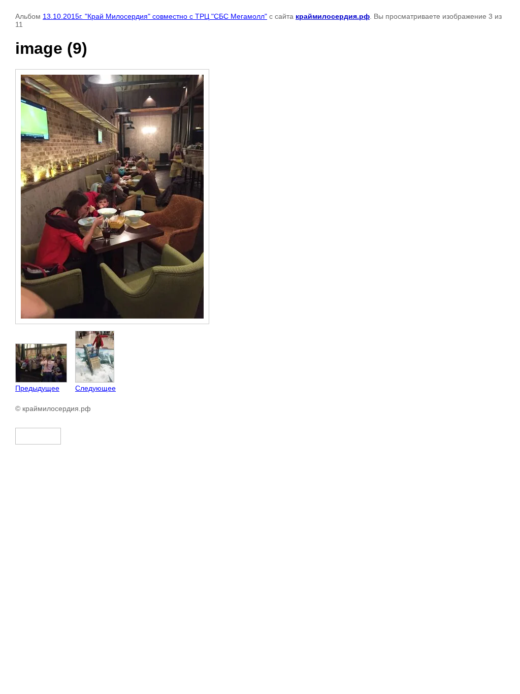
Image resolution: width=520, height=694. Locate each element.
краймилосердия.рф (333, 16)
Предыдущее (37, 388)
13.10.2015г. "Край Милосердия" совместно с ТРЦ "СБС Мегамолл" (155, 16)
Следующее (95, 388)
